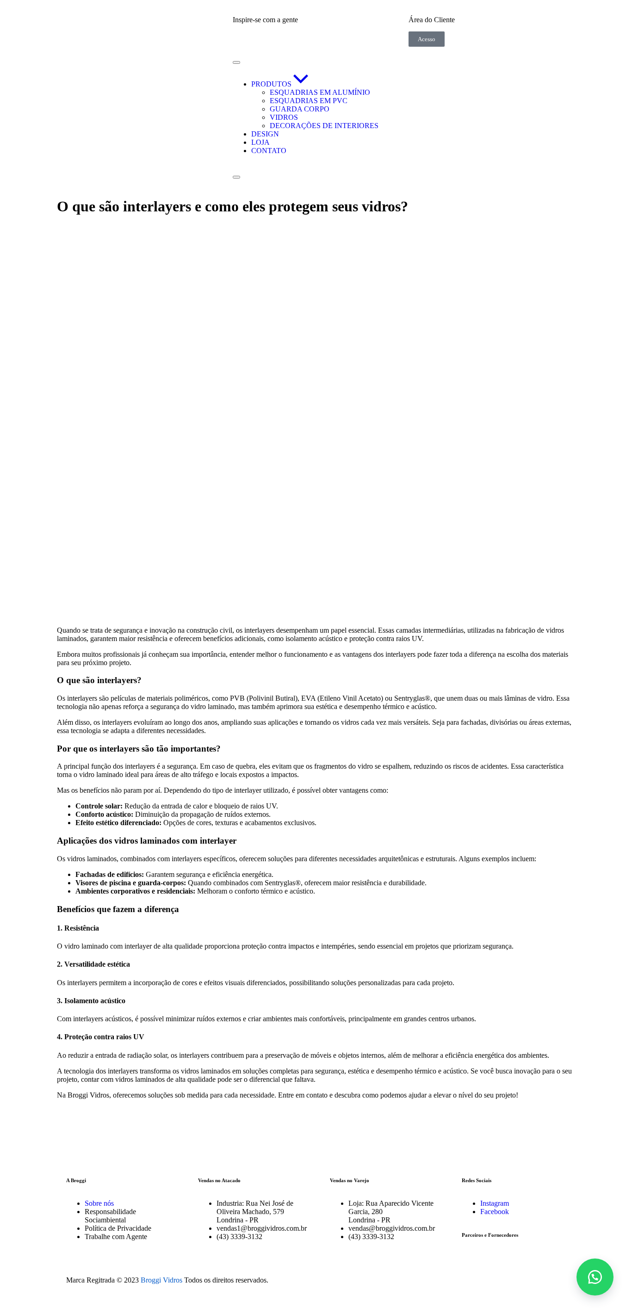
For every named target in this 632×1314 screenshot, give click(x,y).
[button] (594, 1276)
